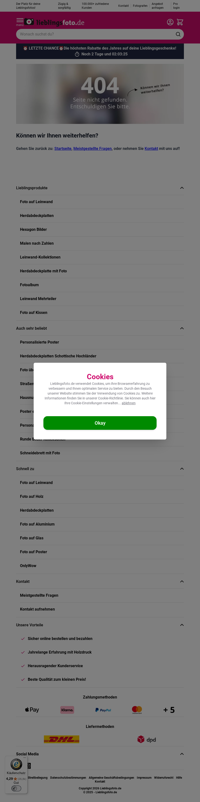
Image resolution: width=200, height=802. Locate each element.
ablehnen (129, 403)
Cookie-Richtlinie (110, 398)
